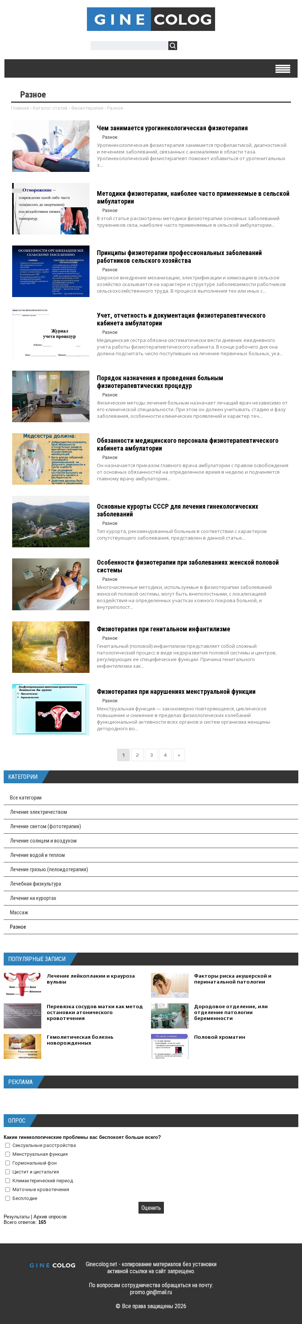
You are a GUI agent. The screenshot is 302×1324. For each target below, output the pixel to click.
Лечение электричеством (38, 812)
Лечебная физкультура (35, 883)
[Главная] (151, 26)
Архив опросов (50, 1216)
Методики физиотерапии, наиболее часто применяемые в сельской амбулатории (193, 197)
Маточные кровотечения (41, 1189)
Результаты (16, 1216)
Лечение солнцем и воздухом (43, 840)
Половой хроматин (219, 1037)
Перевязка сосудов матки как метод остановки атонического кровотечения (95, 1012)
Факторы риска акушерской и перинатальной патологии (232, 979)
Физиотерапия (87, 108)
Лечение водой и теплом (37, 855)
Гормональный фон (35, 1163)
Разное (18, 927)
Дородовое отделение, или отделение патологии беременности (231, 1012)
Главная (20, 108)
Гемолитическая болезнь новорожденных (80, 1040)
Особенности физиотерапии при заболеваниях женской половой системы (188, 566)
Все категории (26, 797)
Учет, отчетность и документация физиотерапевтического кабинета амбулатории (181, 319)
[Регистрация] (204, 47)
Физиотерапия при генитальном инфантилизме (163, 629)
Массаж (19, 912)
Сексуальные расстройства (44, 1145)
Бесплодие (25, 1198)
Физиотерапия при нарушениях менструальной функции (176, 691)
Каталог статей (50, 108)
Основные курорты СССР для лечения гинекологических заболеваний (177, 510)
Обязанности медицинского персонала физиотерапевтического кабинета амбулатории (187, 444)
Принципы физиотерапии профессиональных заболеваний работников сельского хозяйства (179, 256)
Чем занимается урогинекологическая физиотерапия (172, 128)
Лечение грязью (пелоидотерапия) (49, 869)
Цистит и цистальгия (36, 1172)
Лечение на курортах (33, 898)
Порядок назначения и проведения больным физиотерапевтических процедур (160, 381)
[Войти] (187, 47)
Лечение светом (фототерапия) (45, 826)
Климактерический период (43, 1180)
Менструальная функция (40, 1154)
